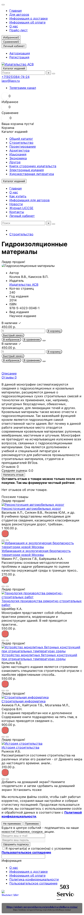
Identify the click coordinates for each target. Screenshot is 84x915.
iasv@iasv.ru (11, 81)
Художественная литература (31, 174)
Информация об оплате (27, 22)
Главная (15, 11)
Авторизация (19, 53)
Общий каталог (21, 139)
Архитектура (19, 150)
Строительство (21, 143)
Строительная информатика (24, 701)
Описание (9, 373)
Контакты (16, 212)
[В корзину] (5, 533)
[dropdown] (3, 4)
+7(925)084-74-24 (15, 77)
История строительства (20, 747)
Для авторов (19, 14)
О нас (13, 26)
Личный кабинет (22, 216)
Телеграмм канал (22, 88)
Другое (15, 162)
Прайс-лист (18, 30)
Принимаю (32, 823)
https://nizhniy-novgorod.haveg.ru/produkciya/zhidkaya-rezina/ (42, 910)
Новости (16, 204)
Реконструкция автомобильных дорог (31, 508)
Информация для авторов (29, 200)
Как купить (17, 196)
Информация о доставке (28, 18)
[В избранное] (3, 540)
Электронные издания (26, 170)
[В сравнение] (7, 540)
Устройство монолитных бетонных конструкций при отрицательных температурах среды (39, 657)
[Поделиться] (44, 340)
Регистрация (19, 57)
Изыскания (17, 154)
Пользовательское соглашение (33, 883)
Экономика (18, 158)
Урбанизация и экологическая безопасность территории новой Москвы (36, 553)
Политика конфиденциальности (34, 879)
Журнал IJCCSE (21, 208)
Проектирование (22, 146)
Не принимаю (12, 823)
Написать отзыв (13, 474)
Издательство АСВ (23, 284)
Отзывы (9, 377)
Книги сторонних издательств (32, 166)
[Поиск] (53, 73)
